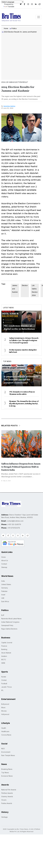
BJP (2, 615)
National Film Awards (8, 790)
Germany (4, 588)
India (3, 581)
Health (3, 728)
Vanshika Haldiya (9, 106)
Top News (7, 361)
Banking (4, 649)
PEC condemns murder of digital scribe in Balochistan (19, 327)
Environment (5, 752)
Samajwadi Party (7, 625)
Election (25, 285)
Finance (4, 646)
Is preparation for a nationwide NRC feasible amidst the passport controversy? (21, 379)
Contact (4, 564)
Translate (10, 6)
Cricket (4, 680)
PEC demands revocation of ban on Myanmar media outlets (22, 393)
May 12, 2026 (7, 480)
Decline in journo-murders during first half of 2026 (22, 351)
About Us (4, 560)
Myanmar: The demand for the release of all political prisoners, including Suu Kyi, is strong (23, 403)
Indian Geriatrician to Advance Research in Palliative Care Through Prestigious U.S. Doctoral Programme (23, 340)
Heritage (4, 817)
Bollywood (5, 704)
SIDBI (3, 663)
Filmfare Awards (7, 793)
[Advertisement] (21, 56)
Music (3, 707)
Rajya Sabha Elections (9, 629)
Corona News (6, 735)
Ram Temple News (8, 755)
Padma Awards (6, 803)
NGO (3, 749)
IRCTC (3, 660)
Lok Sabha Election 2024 (35, 290)
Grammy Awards (7, 796)
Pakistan (4, 591)
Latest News (8, 308)
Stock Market (6, 653)
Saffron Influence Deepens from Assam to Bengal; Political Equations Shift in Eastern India (20, 466)
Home (6, 28)
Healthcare (5, 731)
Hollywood (5, 714)
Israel (3, 595)
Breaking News (6, 769)
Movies (4, 711)
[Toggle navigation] (39, 17)
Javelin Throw (6, 687)
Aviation (4, 656)
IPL (2, 690)
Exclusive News (7, 776)
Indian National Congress (10, 622)
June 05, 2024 (8, 108)
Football (4, 683)
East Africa (5, 601)
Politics (14, 28)
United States (6, 584)
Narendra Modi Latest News (11, 619)
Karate (3, 677)
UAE (2, 598)
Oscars (3, 800)
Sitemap (4, 567)
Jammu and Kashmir (15, 288)
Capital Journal (6, 642)
